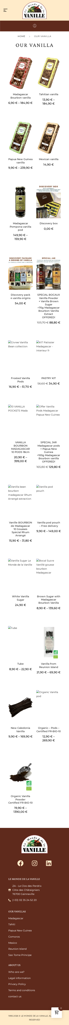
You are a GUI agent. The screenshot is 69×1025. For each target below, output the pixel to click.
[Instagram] (34, 863)
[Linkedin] (48, 863)
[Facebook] (20, 863)
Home (21, 36)
